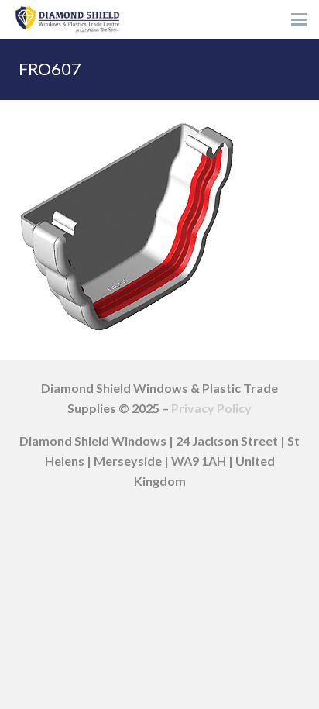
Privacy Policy (211, 408)
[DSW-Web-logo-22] (67, 19)
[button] (299, 19)
